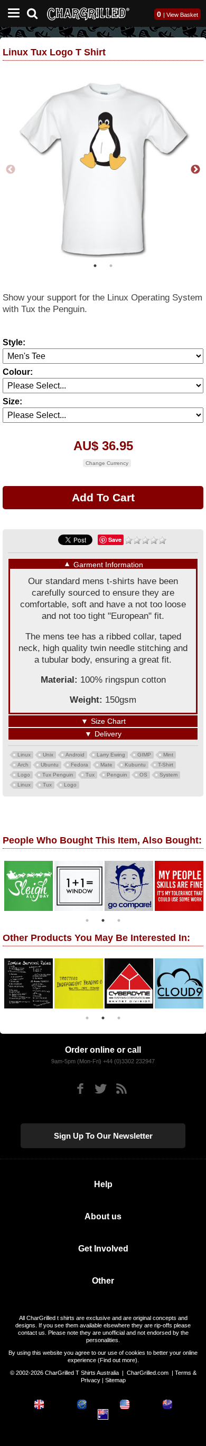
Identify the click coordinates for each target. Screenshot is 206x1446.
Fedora (79, 763)
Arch (23, 763)
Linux (24, 753)
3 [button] (119, 919)
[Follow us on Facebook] (80, 1087)
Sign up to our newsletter (103, 1134)
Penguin (117, 773)
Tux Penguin (57, 773)
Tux (90, 773)
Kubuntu (135, 763)
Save (114, 538)
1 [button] (95, 264)
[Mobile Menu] (11, 13)
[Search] (36, 12)
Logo (23, 773)
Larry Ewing (111, 753)
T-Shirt (165, 763)
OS (143, 773)
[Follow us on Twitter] (100, 1087)
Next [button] (195, 168)
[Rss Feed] (121, 1087)
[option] (28, 884)
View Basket (182, 15)
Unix (48, 753)
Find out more (117, 1358)
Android (75, 753)
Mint (168, 753)
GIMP (144, 753)
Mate (106, 763)
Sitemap (115, 1378)
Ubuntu (50, 763)
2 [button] (111, 264)
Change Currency (107, 461)
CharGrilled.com (147, 1371)
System (168, 773)
